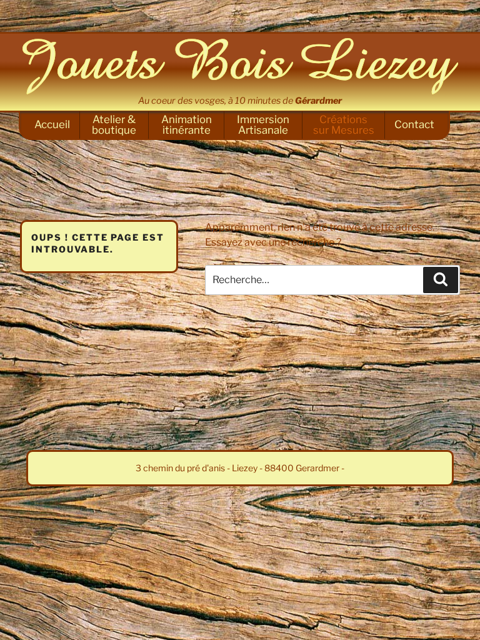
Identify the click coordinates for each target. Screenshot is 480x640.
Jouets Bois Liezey (240, 66)
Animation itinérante (186, 124)
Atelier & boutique (114, 124)
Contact (414, 124)
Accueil (52, 124)
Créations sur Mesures (343, 124)
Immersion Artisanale (263, 124)
